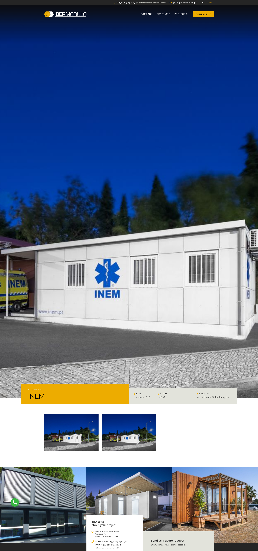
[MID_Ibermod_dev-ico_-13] (65, 14)
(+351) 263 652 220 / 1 (111, 545)
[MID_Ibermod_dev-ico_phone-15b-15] (14, 502)
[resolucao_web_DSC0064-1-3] (129, 432)
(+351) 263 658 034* (118, 542)
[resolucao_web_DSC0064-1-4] (71, 432)
